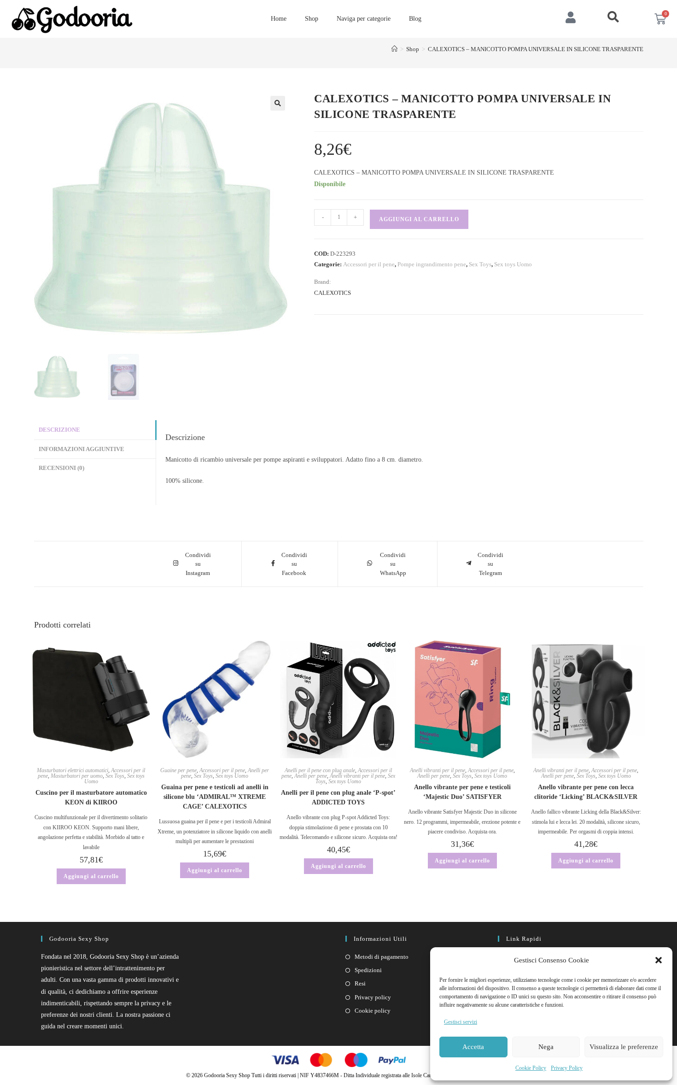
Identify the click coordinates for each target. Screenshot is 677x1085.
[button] (658, 960)
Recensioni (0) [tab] (61, 468)
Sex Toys (480, 264)
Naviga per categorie (364, 18)
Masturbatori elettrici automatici (72, 770)
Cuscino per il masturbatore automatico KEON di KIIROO (91, 797)
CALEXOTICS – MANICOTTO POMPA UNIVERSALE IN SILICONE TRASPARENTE (535, 49)
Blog (415, 18)
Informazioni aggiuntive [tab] (81, 449)
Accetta (473, 1046)
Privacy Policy (567, 1068)
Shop (311, 18)
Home (278, 18)
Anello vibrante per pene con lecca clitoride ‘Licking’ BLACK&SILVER (585, 792)
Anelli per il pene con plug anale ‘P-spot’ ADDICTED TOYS (338, 797)
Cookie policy (373, 1010)
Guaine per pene (178, 770)
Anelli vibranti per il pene (357, 776)
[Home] (394, 49)
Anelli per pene (310, 776)
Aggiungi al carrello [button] (91, 876)
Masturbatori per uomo (77, 776)
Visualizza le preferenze (623, 1046)
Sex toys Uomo (513, 264)
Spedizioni (368, 970)
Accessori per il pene (369, 264)
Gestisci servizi (460, 1022)
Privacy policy (373, 997)
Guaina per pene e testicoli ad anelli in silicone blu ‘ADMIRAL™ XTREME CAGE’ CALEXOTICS (214, 797)
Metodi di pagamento (382, 956)
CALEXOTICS (332, 292)
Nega (546, 1046)
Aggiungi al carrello (419, 219)
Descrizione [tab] (59, 430)
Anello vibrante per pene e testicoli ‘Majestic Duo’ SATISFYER (462, 792)
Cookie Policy (530, 1068)
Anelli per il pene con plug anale (320, 770)
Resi (360, 983)
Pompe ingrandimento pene (431, 264)
